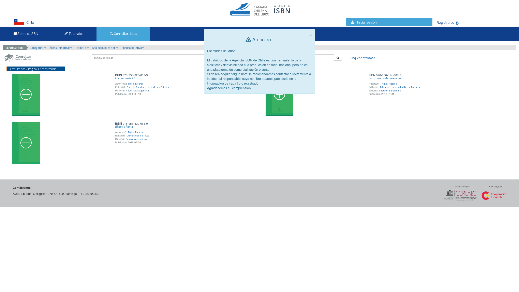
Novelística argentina (137, 90)
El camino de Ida (125, 78)
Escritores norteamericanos (386, 78)
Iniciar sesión (367, 22)
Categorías (37, 47)
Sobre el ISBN (27, 34)
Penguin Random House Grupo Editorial (148, 87)
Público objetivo (131, 47)
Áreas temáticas (59, 47)
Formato (81, 47)
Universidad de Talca (138, 135)
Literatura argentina (390, 90)
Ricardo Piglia (124, 126)
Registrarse (445, 22)
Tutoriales (75, 34)
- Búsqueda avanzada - (362, 58)
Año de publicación (104, 47)
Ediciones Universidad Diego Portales (400, 87)
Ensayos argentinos (136, 139)
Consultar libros (125, 34)
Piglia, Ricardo (136, 83)
